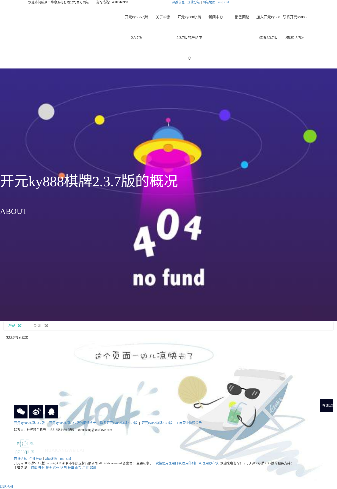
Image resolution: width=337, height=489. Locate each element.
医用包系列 (107, 365)
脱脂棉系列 (107, 390)
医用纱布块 (210, 463)
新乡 (49, 468)
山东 (78, 468)
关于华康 (163, 17)
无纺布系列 (107, 371)
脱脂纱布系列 (106, 384)
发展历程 (45, 378)
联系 (230, 378)
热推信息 (178, 2)
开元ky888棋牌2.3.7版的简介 (45, 358)
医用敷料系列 (106, 397)
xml (226, 2)
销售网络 (242, 17)
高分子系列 (107, 378)
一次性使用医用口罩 (166, 463)
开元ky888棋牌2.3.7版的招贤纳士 (72, 423)
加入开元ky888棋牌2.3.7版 (268, 27)
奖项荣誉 (45, 365)
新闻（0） (42, 326)
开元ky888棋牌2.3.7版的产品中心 (189, 37)
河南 (34, 468)
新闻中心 (215, 17)
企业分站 (193, 2)
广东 (85, 468)
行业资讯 (168, 365)
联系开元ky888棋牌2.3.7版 (295, 27)
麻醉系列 (106, 358)
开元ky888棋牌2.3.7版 (137, 27)
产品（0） (16, 326)
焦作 (56, 468)
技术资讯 (168, 371)
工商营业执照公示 (189, 423)
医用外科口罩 (192, 463)
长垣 (71, 468)
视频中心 (45, 384)
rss (219, 2)
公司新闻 (168, 358)
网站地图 (209, 2)
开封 (41, 468)
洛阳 (63, 468)
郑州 (93, 468)
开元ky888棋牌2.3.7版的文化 (45, 371)
